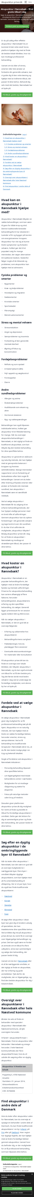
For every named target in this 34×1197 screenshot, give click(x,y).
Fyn (2, 1132)
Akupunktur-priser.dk (11, 2)
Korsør (7, 900)
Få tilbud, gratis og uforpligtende (17, 26)
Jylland (23, 1129)
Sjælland (15, 1132)
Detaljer (10, 1185)
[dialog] (17, 1184)
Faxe (6, 914)
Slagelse (7, 905)
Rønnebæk (22, 961)
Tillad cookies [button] (17, 1188)
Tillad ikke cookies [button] (17, 1193)
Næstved (8, 896)
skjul (24, 134)
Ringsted (8, 909)
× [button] (32, 1174)
